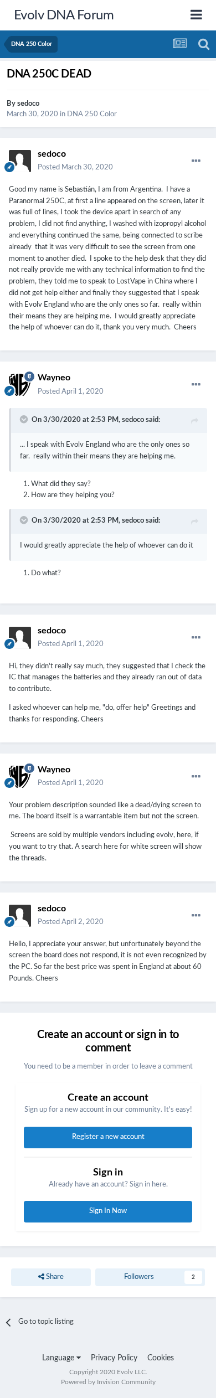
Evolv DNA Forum (64, 15)
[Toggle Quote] (25, 419)
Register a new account (108, 1137)
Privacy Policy (114, 1358)
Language (59, 1358)
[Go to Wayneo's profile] (20, 385)
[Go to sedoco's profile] (20, 161)
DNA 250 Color (92, 114)
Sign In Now (108, 1211)
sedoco (28, 103)
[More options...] (196, 161)
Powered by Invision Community (108, 1382)
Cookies (160, 1358)
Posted (75, 167)
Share (54, 1277)
